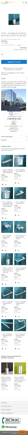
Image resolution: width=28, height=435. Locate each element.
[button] (2, 184)
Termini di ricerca (6, 406)
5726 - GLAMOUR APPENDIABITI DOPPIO (7, 237)
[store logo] (10, 2)
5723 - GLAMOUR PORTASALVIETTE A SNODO (7, 335)
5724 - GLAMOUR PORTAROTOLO (20, 202)
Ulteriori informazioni (7, 136)
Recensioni (4, 140)
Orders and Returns (7, 413)
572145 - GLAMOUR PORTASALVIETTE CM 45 (8, 303)
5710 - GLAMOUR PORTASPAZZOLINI (20, 170)
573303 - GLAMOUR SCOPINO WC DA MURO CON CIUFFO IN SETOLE (8, 270)
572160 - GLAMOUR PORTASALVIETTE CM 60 (21, 303)
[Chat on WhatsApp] (9, 428)
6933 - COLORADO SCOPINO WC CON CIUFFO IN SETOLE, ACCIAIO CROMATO (20, 379)
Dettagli (3, 78)
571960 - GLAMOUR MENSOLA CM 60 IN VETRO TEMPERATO (8, 171)
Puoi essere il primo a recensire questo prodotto (11, 39)
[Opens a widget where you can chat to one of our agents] (22, 432)
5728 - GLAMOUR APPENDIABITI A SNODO (20, 237)
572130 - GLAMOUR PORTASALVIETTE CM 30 (21, 269)
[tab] (14, 78)
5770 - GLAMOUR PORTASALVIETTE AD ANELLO (20, 335)
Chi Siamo (4, 403)
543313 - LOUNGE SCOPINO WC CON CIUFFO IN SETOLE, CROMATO (6, 379)
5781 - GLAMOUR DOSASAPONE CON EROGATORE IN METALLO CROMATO (8, 204)
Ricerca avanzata (6, 409)
